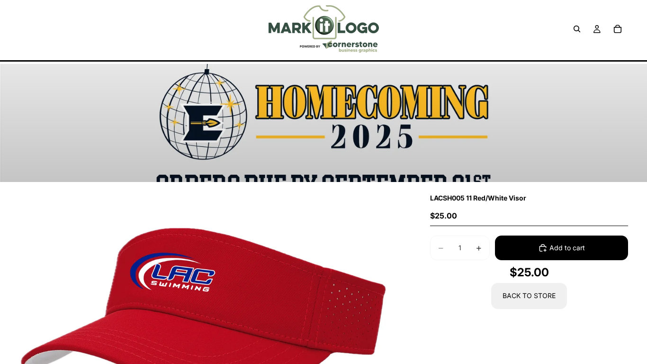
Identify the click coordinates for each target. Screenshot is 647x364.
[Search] (576, 28)
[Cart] (617, 28)
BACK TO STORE (529, 295)
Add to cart (567, 248)
